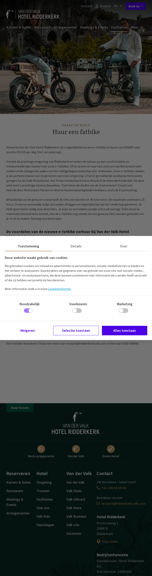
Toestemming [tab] (28, 246)
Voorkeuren (78, 304)
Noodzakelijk (30, 304)
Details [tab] (76, 246)
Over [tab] (123, 246)
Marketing (124, 304)
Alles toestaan (124, 330)
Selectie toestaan (76, 330)
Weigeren (27, 330)
